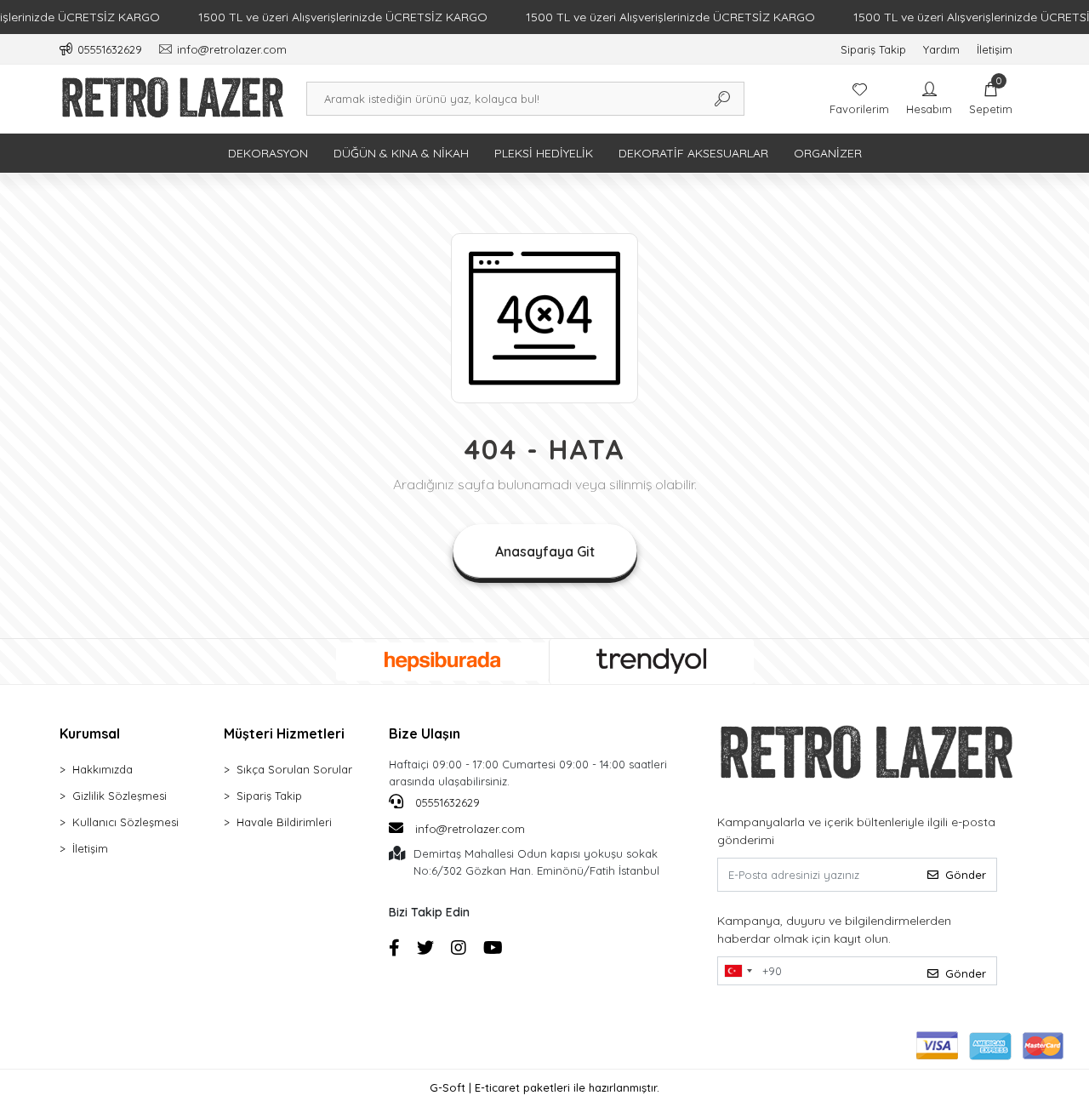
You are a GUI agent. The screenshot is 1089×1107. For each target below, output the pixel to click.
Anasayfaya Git (545, 551)
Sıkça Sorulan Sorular (294, 769)
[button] (990, 99)
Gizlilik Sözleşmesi (119, 795)
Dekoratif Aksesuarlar (693, 153)
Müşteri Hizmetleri (284, 733)
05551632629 (446, 802)
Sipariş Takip (873, 49)
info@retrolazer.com (470, 829)
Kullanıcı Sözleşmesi (125, 822)
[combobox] (737, 970)
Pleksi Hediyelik (543, 153)
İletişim (994, 49)
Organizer (828, 153)
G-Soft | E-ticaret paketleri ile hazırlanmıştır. (544, 1087)
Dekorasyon (268, 153)
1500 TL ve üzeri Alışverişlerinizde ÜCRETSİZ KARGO (342, 17)
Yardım (941, 49)
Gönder (965, 875)
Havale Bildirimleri (284, 822)
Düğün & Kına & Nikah (401, 153)
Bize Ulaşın (424, 733)
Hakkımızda (102, 769)
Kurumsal (90, 733)
